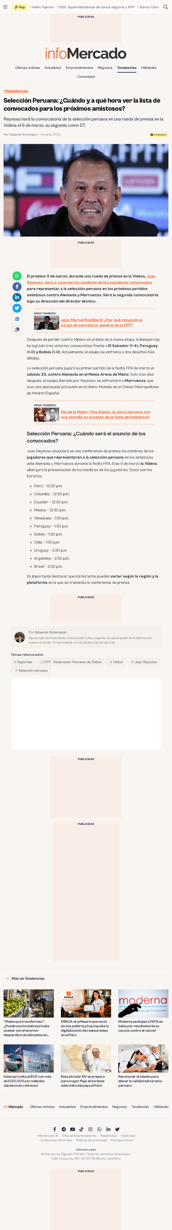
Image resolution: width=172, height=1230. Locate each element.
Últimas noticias (27, 68)
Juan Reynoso (146, 662)
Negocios (105, 68)
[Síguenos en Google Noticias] (17, 318)
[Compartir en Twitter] (17, 308)
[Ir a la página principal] (86, 53)
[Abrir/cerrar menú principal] (5, 7)
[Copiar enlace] (17, 329)
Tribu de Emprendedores (79, 1136)
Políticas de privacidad (91, 1140)
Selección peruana (33, 671)
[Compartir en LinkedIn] (17, 297)
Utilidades (149, 68)
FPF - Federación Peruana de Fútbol (72, 662)
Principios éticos (122, 1140)
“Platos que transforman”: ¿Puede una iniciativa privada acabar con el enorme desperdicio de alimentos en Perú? (26, 1028)
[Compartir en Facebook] (17, 286)
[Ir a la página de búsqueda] (165, 7)
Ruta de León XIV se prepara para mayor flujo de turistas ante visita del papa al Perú (83, 1081)
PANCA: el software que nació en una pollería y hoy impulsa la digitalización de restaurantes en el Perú (85, 1028)
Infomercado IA (48, 1136)
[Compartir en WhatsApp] (17, 275)
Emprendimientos (79, 68)
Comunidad (86, 77)
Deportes (24, 662)
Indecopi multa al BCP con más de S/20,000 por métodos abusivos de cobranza (27, 1081)
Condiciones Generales (56, 1140)
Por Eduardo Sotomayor (21, 134)
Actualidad (53, 68)
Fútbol (118, 662)
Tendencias (127, 68)
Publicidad (128, 1136)
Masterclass (108, 1136)
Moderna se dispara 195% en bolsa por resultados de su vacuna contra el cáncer (140, 1026)
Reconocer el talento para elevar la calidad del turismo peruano (140, 1081)
